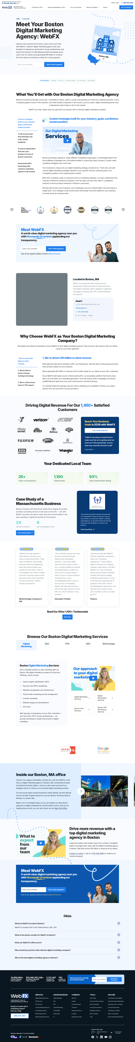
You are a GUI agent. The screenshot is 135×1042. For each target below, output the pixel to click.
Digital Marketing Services (80, 698)
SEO (47, 643)
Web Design (108, 643)
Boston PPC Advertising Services (102, 709)
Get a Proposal (126, 7)
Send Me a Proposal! (114, 979)
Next (123, 209)
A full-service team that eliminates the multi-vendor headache (25, 138)
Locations (25, 19)
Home (18, 19)
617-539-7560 (83, 312)
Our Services (81, 80)
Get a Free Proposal (54, 64)
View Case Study (86, 529)
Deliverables (44, 80)
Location (53, 80)
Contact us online (76, 853)
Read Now (67, 617)
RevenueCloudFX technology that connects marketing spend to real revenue (26, 167)
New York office (61, 808)
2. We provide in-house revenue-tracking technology (26, 373)
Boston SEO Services (79, 710)
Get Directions (81, 308)
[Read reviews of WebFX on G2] (67, 750)
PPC (67, 643)
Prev (11, 209)
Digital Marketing (26, 645)
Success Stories (70, 80)
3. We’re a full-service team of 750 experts (26, 383)
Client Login (115, 3)
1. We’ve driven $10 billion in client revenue (25, 361)
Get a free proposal (100, 430)
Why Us (61, 80)
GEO (88, 643)
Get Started (91, 80)
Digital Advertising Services (102, 698)
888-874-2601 (128, 3)
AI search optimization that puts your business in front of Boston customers (26, 153)
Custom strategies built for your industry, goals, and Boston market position (26, 123)
